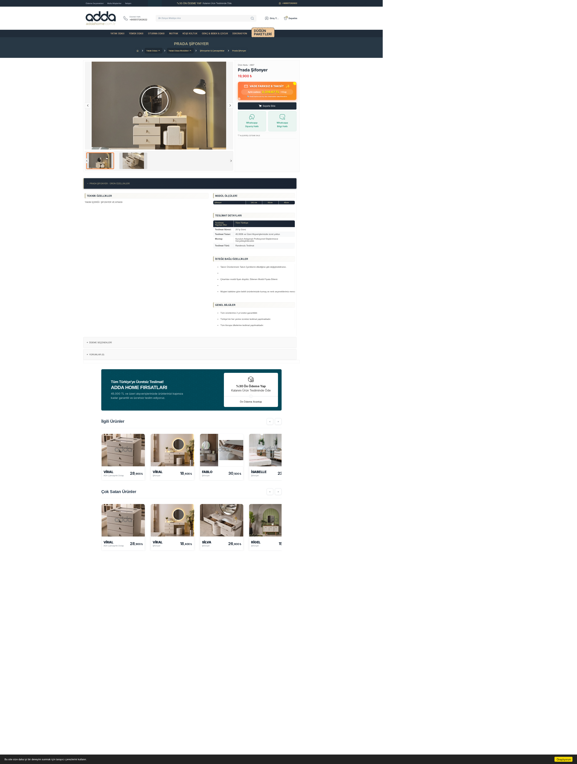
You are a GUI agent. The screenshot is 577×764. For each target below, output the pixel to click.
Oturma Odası (156, 33)
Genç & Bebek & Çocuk (215, 33)
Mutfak (173, 33)
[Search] (252, 18)
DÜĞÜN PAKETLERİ (263, 32)
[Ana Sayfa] (137, 50)
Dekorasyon (239, 33)
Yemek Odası (136, 33)
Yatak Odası (117, 33)
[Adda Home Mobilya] (101, 18)
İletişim (128, 3)
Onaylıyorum (564, 759)
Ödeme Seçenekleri (95, 3)
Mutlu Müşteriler (114, 3)
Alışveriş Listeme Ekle (250, 135)
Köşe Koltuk (190, 33)
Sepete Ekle (269, 105)
